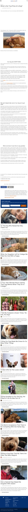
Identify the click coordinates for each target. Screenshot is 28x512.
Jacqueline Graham (5, 316)
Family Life (7, 504)
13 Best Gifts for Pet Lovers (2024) (12, 370)
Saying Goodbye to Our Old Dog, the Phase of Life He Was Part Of (13, 397)
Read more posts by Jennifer (9, 197)
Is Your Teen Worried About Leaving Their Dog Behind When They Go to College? (13, 284)
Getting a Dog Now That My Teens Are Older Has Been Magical (14, 454)
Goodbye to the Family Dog (5, 180)
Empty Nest (2, 224)
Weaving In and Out (13, 195)
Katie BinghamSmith (5, 457)
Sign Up (23, 205)
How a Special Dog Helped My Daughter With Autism (11, 483)
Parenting (2, 480)
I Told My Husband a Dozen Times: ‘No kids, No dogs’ (14, 313)
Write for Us (15, 505)
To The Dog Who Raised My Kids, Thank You (12, 226)
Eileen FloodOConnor (5, 485)
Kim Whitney (4, 229)
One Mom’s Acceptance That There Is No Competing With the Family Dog (13, 426)
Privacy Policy (15, 509)
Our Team (14, 504)
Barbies (4, 80)
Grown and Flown (14, 1)
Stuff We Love (2, 368)
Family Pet (2, 4)
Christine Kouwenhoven (5, 400)
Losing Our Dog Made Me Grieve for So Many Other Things (14, 342)
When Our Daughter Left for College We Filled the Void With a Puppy (14, 255)
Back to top (25, 509)
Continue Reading (5, 236)
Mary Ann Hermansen (5, 428)
